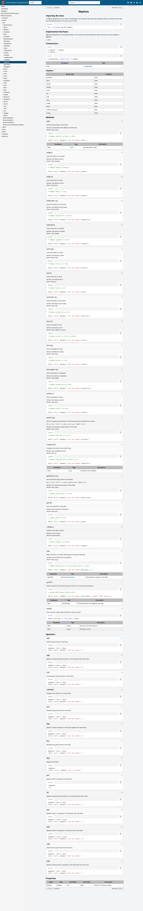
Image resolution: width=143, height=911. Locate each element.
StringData (7, 67)
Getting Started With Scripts (10, 13)
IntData (6, 53)
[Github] (128, 2)
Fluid (5, 74)
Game (5, 78)
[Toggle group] (122, 121)
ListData (6, 55)
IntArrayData (8, 50)
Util (5, 111)
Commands (4, 9)
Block (5, 27)
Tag (5, 106)
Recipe (6, 94)
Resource (7, 97)
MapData (6, 62)
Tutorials (5, 18)
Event (5, 71)
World (5, 115)
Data (5, 34)
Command (7, 32)
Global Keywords (6, 15)
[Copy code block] (121, 24)
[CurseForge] (134, 2)
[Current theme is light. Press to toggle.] (140, 2)
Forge (4, 129)
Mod (5, 90)
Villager (6, 113)
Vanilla (4, 20)
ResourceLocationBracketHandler (13, 125)
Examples (4, 11)
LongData (7, 60)
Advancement (8, 25)
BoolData (6, 36)
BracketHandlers (8, 120)
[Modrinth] (137, 2)
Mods (4, 132)
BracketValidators (8, 122)
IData (5, 48)
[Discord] (131, 2)
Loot (5, 85)
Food (5, 76)
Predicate (7, 92)
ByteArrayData (8, 39)
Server (6, 101)
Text (5, 108)
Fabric (4, 127)
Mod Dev (5, 136)
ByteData (7, 41)
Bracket (6, 29)
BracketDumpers (8, 118)
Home (3, 6)
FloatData (7, 46)
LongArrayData (8, 57)
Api (4, 22)
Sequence (7, 99)
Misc (5, 87)
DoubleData (7, 43)
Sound (6, 104)
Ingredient (7, 80)
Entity (5, 69)
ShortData (7, 64)
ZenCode (5, 134)
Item (5, 83)
